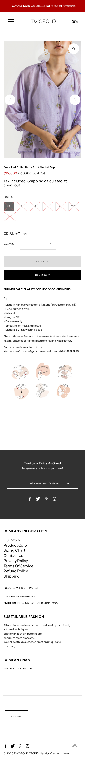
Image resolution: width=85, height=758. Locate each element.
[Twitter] (38, 499)
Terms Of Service (18, 566)
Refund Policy (16, 570)
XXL (73, 206)
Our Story (12, 540)
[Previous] (10, 99)
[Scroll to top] (75, 745)
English (16, 716)
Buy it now (42, 274)
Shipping (35, 181)
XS (8, 206)
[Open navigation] (11, 21)
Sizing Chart (14, 550)
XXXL (9, 216)
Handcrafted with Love (54, 753)
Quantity (9, 243)
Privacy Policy (16, 560)
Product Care (15, 545)
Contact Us (13, 555)
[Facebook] (30, 499)
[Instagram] (54, 499)
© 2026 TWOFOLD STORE (21, 753)
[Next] (75, 99)
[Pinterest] (46, 499)
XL (60, 206)
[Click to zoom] (73, 48)
